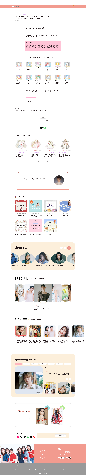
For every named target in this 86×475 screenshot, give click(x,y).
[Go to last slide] (61, 248)
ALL (18, 363)
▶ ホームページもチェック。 (31, 96)
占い (67, 363)
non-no (64, 458)
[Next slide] (64, 248)
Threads (31, 437)
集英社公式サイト (42, 457)
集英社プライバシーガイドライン (45, 453)
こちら (65, 454)
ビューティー (35, 363)
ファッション (27, 363)
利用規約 (41, 451)
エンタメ (59, 363)
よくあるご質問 (42, 450)
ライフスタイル (51, 363)
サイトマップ (42, 448)
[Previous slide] (41, 302)
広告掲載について (42, 454)
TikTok (21, 437)
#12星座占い (46, 120)
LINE (44, 128)
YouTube (34, 437)
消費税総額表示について (43, 455)
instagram (18, 437)
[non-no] (15, 6)
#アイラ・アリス (40, 120)
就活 (43, 363)
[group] (29, 380)
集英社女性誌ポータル (43, 458)
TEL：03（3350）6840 (30, 92)
